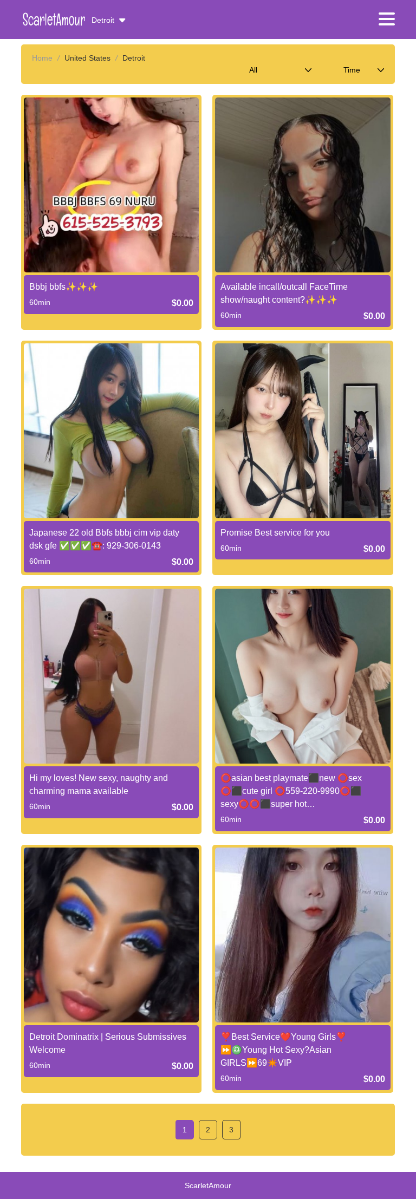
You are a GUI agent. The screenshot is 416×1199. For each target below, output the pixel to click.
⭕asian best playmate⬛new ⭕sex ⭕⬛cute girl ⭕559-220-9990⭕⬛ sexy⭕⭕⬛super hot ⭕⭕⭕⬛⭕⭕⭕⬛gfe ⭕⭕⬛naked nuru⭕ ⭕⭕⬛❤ (299, 792)
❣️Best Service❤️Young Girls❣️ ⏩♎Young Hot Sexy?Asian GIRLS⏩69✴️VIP (283, 1049)
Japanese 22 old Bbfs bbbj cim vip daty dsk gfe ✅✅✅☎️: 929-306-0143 (104, 539)
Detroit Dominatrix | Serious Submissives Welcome (107, 1043)
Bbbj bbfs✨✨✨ (63, 286)
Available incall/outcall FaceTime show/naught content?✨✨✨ (284, 293)
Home (42, 58)
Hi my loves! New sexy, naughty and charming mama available (98, 784)
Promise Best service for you (275, 532)
